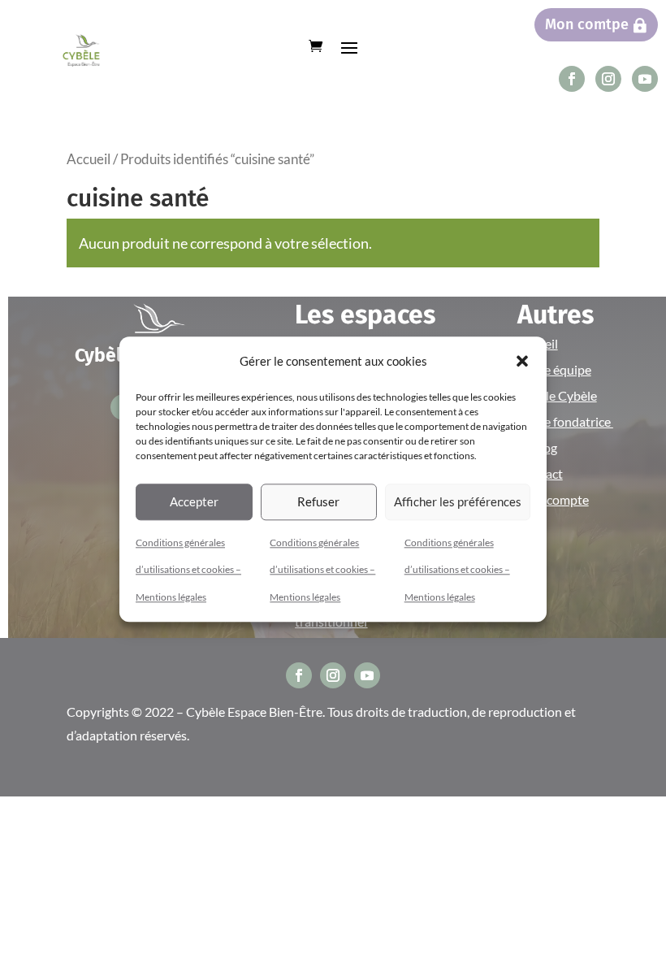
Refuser (318, 501)
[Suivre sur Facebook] (572, 79)
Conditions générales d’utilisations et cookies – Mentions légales (188, 569)
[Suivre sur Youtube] (645, 79)
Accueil (88, 159)
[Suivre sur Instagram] (608, 79)
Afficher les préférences (457, 501)
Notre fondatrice (565, 421)
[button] (522, 362)
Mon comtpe (587, 24)
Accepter (194, 501)
